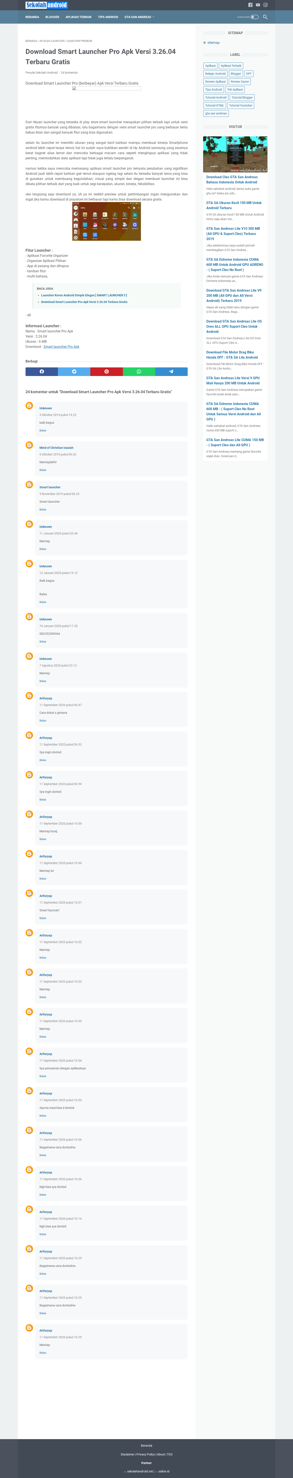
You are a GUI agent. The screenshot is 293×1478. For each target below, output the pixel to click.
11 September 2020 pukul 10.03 (60, 1021)
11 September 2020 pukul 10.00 (60, 823)
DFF (249, 73)
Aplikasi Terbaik (79, 17)
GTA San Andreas (138, 17)
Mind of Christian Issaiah (56, 447)
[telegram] (171, 371)
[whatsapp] (139, 371)
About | (162, 1454)
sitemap (213, 43)
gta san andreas (216, 113)
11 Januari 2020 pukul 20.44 (58, 533)
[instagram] (265, 5)
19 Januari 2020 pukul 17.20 (58, 626)
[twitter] (74, 371)
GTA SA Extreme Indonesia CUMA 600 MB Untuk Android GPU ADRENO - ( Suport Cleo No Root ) (234, 264)
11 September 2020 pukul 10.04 (60, 1060)
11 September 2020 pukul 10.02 (60, 942)
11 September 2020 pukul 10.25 (60, 1258)
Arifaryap (45, 698)
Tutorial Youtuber (240, 105)
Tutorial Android (216, 97)
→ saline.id (162, 1471)
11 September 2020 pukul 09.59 (60, 784)
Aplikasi (210, 65)
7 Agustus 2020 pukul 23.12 (58, 665)
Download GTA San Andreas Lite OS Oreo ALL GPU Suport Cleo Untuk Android (234, 326)
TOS (169, 1454)
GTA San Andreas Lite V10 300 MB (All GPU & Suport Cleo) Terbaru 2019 (233, 234)
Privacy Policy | (146, 1454)
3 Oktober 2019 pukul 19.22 (57, 415)
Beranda (32, 17)
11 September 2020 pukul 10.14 (60, 1218)
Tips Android (108, 17)
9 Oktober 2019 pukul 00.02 (57, 454)
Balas (42, 430)
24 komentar (69, 72)
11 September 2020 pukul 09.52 (60, 744)
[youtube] (258, 5)
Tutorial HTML (214, 105)
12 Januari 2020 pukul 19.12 (58, 573)
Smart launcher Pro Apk (61, 347)
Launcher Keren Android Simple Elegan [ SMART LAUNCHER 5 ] (84, 295)
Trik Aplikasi (235, 89)
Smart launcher (49, 487)
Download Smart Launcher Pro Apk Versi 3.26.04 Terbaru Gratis (84, 302)
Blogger (52, 17)
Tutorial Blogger (242, 97)
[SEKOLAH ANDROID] (49, 5)
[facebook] (250, 5)
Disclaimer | (128, 1454)
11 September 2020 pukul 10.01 (60, 902)
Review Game (240, 81)
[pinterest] (106, 371)
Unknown (45, 408)
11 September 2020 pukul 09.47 (60, 705)
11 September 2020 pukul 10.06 (60, 1139)
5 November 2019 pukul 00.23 (59, 494)
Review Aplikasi (215, 81)
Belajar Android (215, 73)
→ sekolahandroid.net (138, 1471)
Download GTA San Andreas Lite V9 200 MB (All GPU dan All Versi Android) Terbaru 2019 (233, 295)
